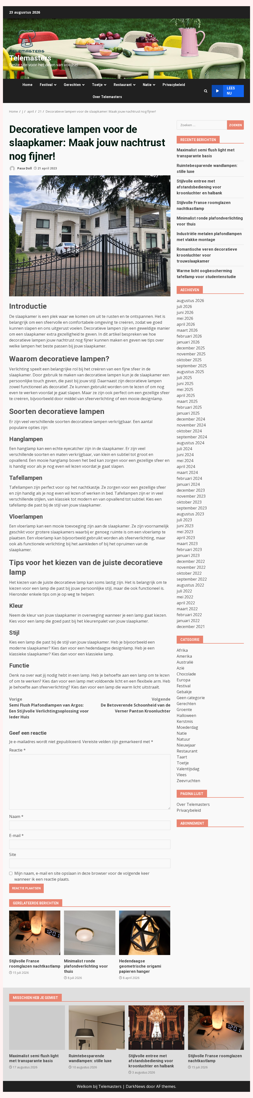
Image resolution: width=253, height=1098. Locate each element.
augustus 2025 (190, 371)
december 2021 (191, 626)
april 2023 (186, 537)
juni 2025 (185, 383)
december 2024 (191, 419)
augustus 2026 (190, 300)
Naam (16, 816)
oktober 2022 (189, 573)
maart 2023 (187, 543)
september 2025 (192, 365)
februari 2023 (189, 549)
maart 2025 (187, 401)
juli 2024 (184, 448)
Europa (183, 680)
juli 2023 (184, 520)
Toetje (97, 85)
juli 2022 (184, 591)
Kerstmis (185, 721)
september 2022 (192, 579)
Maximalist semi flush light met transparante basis (37, 1027)
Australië (185, 662)
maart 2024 (187, 472)
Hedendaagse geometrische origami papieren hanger (144, 933)
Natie (147, 85)
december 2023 (191, 490)
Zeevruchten (188, 780)
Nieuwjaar (186, 745)
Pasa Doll (24, 168)
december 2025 (191, 348)
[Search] (205, 91)
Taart (182, 757)
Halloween (186, 715)
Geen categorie (191, 697)
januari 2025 (188, 413)
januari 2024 (188, 484)
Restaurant (123, 85)
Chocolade (186, 674)
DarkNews (135, 1086)
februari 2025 (189, 407)
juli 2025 (184, 377)
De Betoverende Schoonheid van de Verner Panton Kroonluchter (135, 705)
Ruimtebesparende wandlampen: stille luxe (97, 1027)
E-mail (16, 835)
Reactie (17, 750)
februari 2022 (189, 614)
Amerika (184, 656)
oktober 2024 (189, 431)
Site (12, 854)
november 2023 (191, 496)
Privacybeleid (174, 85)
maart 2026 (187, 330)
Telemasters (30, 58)
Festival (46, 85)
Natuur (183, 739)
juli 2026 (184, 306)
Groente (184, 709)
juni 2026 (185, 312)
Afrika (182, 650)
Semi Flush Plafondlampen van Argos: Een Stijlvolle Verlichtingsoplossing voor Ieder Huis (49, 708)
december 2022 (191, 561)
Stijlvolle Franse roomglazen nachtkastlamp (34, 933)
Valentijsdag (188, 769)
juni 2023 (185, 526)
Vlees (182, 774)
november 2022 (191, 567)
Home (27, 85)
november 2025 (191, 354)
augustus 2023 (190, 514)
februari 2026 (189, 336)
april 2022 (186, 603)
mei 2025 (185, 389)
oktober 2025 (189, 360)
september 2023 (192, 508)
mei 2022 (185, 597)
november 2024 (191, 425)
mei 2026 (185, 318)
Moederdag (187, 727)
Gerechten (72, 85)
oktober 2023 (189, 502)
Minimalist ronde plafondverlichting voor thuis (89, 933)
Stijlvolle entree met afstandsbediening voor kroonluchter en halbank (199, 187)
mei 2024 (185, 460)
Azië (180, 668)
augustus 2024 (190, 443)
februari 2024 (189, 478)
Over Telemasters (107, 97)
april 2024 (186, 466)
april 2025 (186, 395)
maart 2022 (187, 608)
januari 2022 (188, 620)
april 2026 (186, 324)
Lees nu (231, 90)
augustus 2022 (190, 585)
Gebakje (184, 691)
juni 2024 (185, 454)
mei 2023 (185, 531)
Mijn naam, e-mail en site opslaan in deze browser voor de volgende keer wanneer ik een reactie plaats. (81, 876)
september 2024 (192, 437)
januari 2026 (188, 342)
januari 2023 (188, 555)
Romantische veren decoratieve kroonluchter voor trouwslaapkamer (207, 255)
